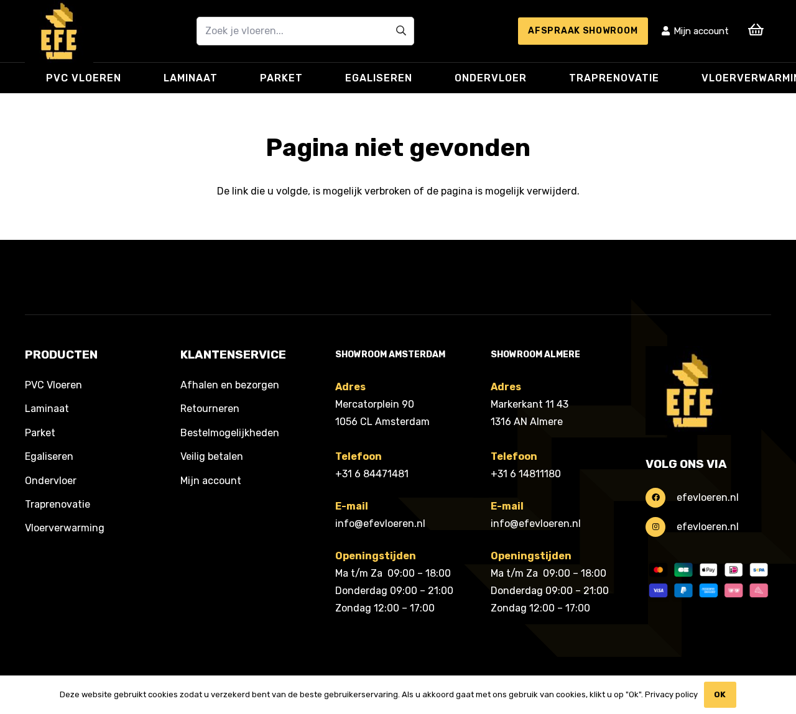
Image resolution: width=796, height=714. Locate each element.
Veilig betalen (211, 456)
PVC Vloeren (53, 385)
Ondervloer (50, 481)
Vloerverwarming (64, 528)
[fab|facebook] (661, 498)
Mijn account (210, 481)
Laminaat (47, 408)
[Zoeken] (400, 30)
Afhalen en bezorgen (229, 385)
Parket (40, 433)
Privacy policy (671, 694)
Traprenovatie (57, 504)
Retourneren (209, 408)
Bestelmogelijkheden (229, 433)
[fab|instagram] (661, 527)
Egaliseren (49, 456)
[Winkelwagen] (756, 30)
